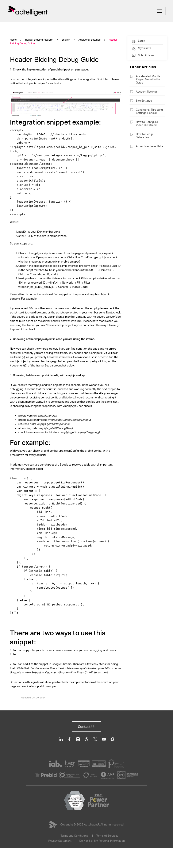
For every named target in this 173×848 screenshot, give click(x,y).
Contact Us (86, 726)
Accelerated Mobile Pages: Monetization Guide (148, 79)
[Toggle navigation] (160, 11)
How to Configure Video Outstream (147, 123)
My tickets (144, 48)
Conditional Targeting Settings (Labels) (149, 111)
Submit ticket (146, 55)
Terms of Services (107, 835)
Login (141, 40)
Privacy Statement (60, 840)
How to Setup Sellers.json (144, 135)
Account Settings (147, 91)
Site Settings (144, 100)
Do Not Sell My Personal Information (102, 840)
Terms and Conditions (74, 835)
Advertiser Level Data (149, 146)
